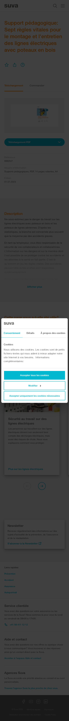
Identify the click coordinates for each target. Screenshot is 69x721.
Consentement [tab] (12, 333)
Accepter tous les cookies (34, 375)
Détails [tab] (30, 333)
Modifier (32, 385)
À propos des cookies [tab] (53, 333)
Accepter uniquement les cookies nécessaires (34, 395)
